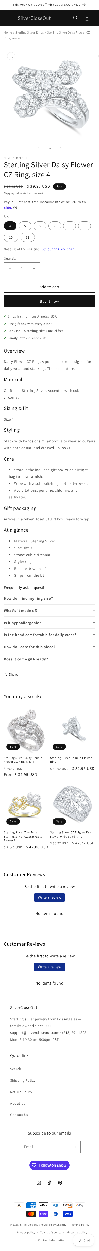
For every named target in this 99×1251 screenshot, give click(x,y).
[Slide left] (38, 148)
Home (8, 32)
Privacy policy (25, 1232)
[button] (10, 18)
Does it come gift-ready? (26, 659)
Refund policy (80, 1224)
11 (27, 237)
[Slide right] (60, 148)
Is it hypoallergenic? (22, 622)
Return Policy (21, 1092)
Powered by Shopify (53, 1224)
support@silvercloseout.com (34, 1032)
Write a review (49, 897)
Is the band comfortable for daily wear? (40, 634)
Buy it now (49, 301)
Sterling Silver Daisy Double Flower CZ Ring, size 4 (23, 760)
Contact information (51, 1240)
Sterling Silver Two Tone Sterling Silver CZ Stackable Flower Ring (23, 836)
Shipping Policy (22, 1080)
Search (15, 1068)
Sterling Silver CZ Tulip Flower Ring (71, 760)
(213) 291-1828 (74, 1032)
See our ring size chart (58, 249)
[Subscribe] (74, 1147)
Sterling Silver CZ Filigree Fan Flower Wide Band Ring (70, 834)
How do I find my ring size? (28, 598)
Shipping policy (76, 1232)
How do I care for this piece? (29, 646)
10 (11, 237)
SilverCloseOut (30, 1224)
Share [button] (13, 674)
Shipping (9, 193)
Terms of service (50, 1232)
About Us (17, 1103)
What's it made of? (21, 610)
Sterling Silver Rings (29, 32)
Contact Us (19, 1114)
